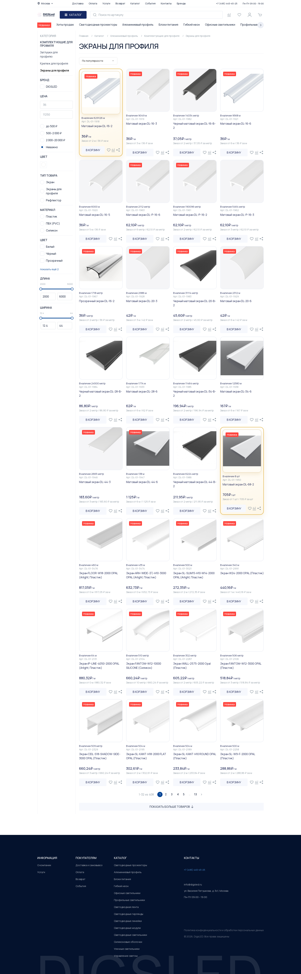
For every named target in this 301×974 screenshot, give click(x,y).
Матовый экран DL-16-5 (94, 215)
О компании (44, 865)
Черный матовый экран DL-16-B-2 (194, 126)
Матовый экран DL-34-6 (236, 391)
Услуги (106, 3)
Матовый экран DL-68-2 (238, 484)
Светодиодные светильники (130, 935)
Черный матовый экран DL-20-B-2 (194, 303)
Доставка (77, 3)
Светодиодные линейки (128, 921)
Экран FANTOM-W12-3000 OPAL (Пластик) (240, 666)
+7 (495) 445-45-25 (226, 3)
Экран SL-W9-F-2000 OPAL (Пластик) (237, 756)
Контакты (166, 3)
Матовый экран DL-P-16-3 (237, 215)
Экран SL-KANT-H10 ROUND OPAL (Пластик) (194, 756)
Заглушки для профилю (49, 54)
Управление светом (126, 955)
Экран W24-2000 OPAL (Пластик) (242, 573)
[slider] (40, 289)
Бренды (181, 3)
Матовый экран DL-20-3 (141, 301)
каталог (120, 858)
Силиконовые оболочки (128, 941)
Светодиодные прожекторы (98, 24)
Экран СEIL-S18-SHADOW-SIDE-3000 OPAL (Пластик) (99, 756)
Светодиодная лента (126, 907)
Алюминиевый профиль (137, 24)
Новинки (44, 25)
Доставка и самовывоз (89, 865)
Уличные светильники (127, 948)
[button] (43, 164)
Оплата (93, 3)
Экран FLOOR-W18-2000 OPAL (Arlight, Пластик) (98, 575)
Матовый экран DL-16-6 (235, 123)
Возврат (120, 3)
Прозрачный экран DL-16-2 (96, 301)
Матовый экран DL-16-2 (97, 126)
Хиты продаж (65, 24)
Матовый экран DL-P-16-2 (190, 215)
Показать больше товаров (169, 807)
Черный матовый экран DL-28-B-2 (100, 394)
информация (47, 858)
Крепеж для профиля (54, 63)
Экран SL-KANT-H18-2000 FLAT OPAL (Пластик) (146, 756)
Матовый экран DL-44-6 (142, 482)
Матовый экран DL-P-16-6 (143, 215)
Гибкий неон (191, 24)
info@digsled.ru (193, 884)
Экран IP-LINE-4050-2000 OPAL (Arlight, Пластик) (99, 666)
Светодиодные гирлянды (128, 914)
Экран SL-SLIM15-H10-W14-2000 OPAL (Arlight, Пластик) (194, 575)
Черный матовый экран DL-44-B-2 (194, 484)
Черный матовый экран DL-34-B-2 (194, 394)
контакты (191, 858)
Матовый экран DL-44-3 (95, 482)
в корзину (93, 150)
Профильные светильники (129, 900)
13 (195, 794)
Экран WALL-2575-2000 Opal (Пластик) (192, 666)
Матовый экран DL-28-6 (141, 391)
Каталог (135, 3)
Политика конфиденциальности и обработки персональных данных (224, 930)
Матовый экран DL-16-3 (141, 123)
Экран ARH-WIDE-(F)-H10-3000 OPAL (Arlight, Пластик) (146, 575)
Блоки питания (168, 24)
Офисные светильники (220, 24)
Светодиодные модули (127, 928)
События (150, 3)
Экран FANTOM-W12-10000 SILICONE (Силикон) (143, 666)
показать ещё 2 (49, 269)
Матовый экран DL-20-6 (236, 301)
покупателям (86, 858)
